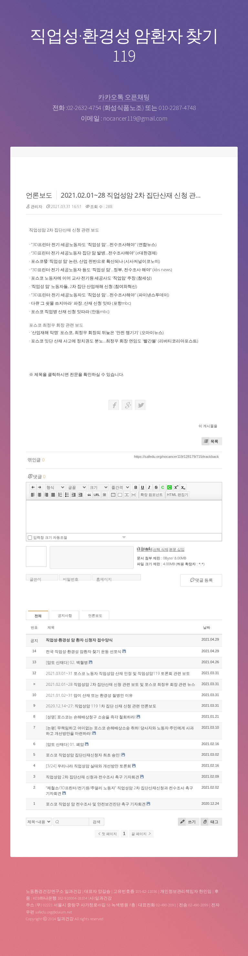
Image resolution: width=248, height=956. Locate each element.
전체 (38, 616)
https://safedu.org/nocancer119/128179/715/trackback (176, 456)
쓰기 (191, 821)
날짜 (206, 627)
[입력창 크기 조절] (124, 537)
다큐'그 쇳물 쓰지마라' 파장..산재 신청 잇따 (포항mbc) (81, 303)
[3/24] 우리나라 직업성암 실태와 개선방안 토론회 (88, 766)
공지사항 (65, 615)
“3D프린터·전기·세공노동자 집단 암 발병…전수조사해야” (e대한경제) (94, 253)
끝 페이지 (139, 834)
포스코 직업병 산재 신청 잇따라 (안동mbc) (70, 311)
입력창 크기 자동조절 (50, 537)
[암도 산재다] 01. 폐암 (65, 744)
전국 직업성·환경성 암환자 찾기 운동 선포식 (83, 651)
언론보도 (39, 195)
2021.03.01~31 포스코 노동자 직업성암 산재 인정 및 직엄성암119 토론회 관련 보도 (118, 673)
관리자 (36, 206)
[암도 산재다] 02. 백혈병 (67, 662)
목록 (214, 441)
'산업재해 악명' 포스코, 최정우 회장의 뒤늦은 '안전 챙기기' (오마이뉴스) (97, 332)
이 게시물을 (208, 425)
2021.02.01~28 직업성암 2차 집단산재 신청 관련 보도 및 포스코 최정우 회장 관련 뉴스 (120, 684)
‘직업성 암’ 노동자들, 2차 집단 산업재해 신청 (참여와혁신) (84, 286)
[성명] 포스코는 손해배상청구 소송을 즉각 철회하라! (91, 717)
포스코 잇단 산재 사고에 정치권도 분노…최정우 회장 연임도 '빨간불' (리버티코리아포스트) (114, 341)
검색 (96, 821)
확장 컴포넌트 (151, 495)
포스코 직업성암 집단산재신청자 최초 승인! (83, 755)
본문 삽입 (176, 549)
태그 (214, 821)
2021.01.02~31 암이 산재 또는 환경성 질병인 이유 (89, 695)
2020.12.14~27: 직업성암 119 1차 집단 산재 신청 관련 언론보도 (101, 706)
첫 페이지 (109, 834)
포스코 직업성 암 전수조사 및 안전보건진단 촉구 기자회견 (96, 804)
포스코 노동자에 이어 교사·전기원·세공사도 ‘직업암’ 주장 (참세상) (91, 278)
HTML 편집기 (177, 495)
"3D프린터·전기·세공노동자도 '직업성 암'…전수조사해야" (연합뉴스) (94, 244)
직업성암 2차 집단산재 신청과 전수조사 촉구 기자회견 (92, 777)
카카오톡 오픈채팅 (124, 97)
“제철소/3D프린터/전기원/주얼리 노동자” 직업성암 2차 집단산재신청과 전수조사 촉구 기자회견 (119, 790)
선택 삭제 (160, 549)
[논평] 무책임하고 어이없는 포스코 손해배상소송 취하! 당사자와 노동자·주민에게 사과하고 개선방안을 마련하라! (120, 730)
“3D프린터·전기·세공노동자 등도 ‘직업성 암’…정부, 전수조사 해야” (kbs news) (101, 269)
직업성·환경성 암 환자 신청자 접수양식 (79, 640)
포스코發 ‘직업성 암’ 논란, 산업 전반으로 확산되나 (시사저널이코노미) (95, 261)
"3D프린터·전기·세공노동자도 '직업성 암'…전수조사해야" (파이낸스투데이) (100, 295)
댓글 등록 (203, 580)
